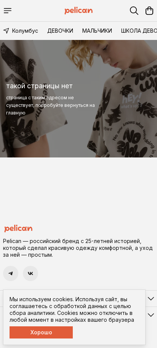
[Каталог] (7, 10)
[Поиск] (134, 10)
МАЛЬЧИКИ (97, 30)
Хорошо (41, 332)
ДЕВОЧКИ (60, 30)
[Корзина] (149, 10)
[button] (10, 273)
